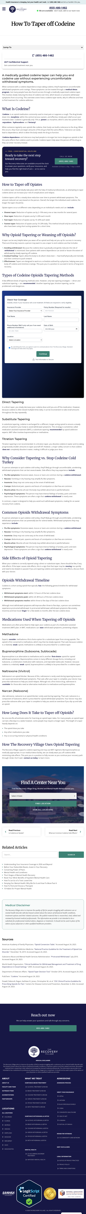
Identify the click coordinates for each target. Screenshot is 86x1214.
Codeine (5, 114)
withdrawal (9, 250)
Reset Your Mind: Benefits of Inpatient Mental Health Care (26, 878)
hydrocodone (18, 122)
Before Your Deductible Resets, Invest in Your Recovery (25, 867)
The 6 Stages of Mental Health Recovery (19, 875)
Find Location (43, 803)
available (6, 684)
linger (24, 611)
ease (42, 627)
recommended (29, 283)
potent (44, 119)
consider (12, 639)
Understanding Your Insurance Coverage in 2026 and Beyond (28, 864)
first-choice (56, 656)
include (70, 207)
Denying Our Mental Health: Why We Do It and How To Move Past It (30, 883)
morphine (15, 117)
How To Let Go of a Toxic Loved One (18, 880)
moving (68, 566)
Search (71, 855)
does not (6, 449)
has (39, 586)
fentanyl (32, 122)
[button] (82, 47)
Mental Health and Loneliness (15, 872)
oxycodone (6, 122)
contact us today (31, 758)
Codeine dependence (11, 137)
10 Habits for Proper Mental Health (18, 888)
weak (15, 645)
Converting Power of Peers (14, 870)
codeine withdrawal (72, 475)
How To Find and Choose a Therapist (18, 886)
